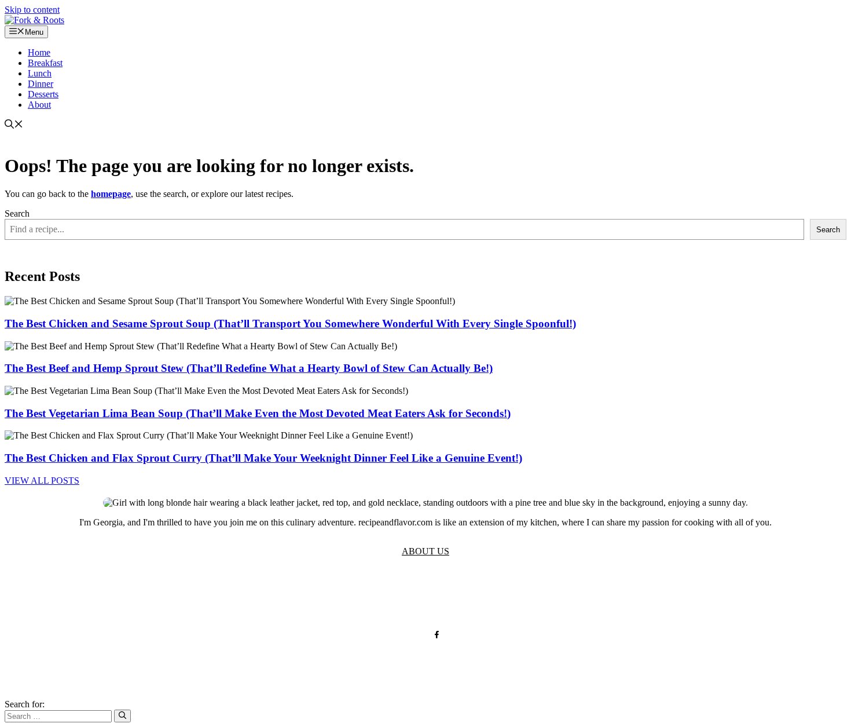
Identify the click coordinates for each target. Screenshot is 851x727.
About (39, 104)
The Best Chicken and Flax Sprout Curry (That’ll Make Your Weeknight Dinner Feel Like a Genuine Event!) (263, 458)
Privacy (350, 596)
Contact (434, 596)
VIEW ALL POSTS (42, 480)
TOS (312, 596)
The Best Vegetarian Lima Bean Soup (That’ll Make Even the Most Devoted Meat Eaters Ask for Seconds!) (258, 413)
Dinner (40, 84)
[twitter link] (414, 634)
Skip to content (32, 9)
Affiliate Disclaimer (505, 596)
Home (39, 52)
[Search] (122, 716)
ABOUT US (425, 551)
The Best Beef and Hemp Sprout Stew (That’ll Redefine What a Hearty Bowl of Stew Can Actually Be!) (249, 368)
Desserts (43, 94)
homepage (111, 194)
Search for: (25, 704)
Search (17, 213)
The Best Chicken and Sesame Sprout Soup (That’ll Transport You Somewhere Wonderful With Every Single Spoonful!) (290, 323)
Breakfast (45, 63)
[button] (14, 125)
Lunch (40, 73)
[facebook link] (436, 634)
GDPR (392, 596)
